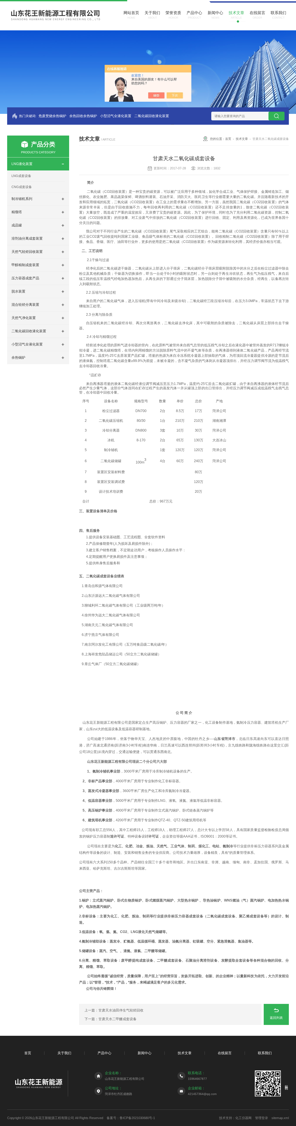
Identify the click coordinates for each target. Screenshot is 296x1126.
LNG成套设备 (21, 176)
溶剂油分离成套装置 (27, 238)
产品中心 (104, 1053)
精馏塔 (16, 212)
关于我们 (64, 1053)
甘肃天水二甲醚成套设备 (117, 1019)
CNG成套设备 (21, 187)
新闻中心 (144, 1053)
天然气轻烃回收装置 (27, 252)
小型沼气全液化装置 (115, 116)
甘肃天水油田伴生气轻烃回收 (120, 1010)
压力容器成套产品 (25, 278)
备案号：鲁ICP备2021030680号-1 (131, 1118)
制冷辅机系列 (21, 199)
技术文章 (242, 139)
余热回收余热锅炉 (83, 116)
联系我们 (265, 1053)
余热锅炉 (18, 357)
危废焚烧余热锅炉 (52, 116)
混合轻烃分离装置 (25, 304)
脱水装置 (18, 291)
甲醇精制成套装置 (25, 265)
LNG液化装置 (22, 164)
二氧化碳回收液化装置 (151, 116)
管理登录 (261, 1118)
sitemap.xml (280, 1118)
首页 (228, 139)
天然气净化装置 (23, 318)
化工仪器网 (243, 1118)
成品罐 (16, 225)
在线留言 (225, 1053)
